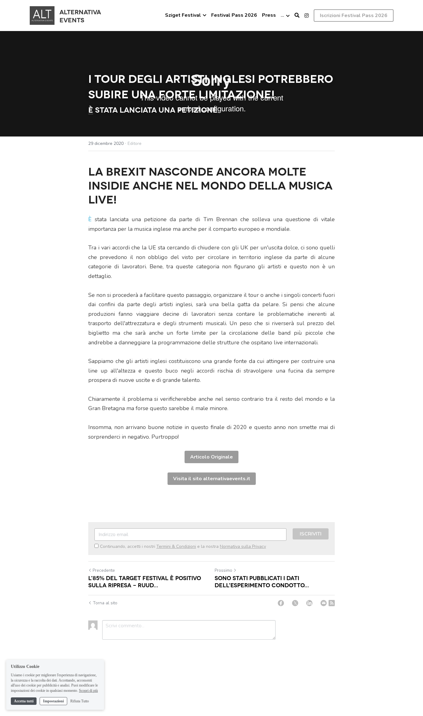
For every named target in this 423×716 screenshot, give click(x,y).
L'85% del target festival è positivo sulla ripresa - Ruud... (144, 581)
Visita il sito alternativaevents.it (211, 478)
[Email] (324, 603)
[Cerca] (296, 15)
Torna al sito (105, 603)
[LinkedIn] (309, 603)
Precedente (104, 570)
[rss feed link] (332, 603)
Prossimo (223, 570)
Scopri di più (88, 690)
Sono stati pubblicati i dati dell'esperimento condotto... (262, 581)
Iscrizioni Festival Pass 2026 (353, 15)
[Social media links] (306, 15)
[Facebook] (281, 603)
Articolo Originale (211, 457)
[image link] (42, 15)
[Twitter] (295, 603)
